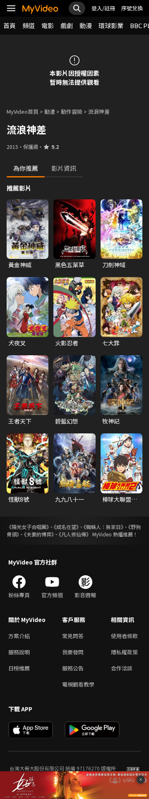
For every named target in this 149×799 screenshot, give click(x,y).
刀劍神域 (113, 265)
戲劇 (66, 25)
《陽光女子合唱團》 (28, 526)
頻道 (28, 25)
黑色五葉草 (69, 265)
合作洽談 (121, 668)
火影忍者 (66, 343)
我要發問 (73, 652)
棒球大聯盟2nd (116, 499)
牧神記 (111, 421)
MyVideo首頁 (22, 111)
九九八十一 (69, 499)
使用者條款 (124, 636)
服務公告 (73, 668)
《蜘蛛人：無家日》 (103, 526)
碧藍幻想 (66, 421)
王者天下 (19, 421)
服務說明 (19, 652)
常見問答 (73, 636)
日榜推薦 (19, 668)
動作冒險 (71, 111)
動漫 (85, 25)
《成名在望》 (66, 526)
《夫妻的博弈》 (39, 534)
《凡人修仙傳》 (75, 534)
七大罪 (111, 343)
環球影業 (111, 25)
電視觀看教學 (78, 684)
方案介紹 (19, 636)
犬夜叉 (17, 343)
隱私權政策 (124, 652)
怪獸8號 (18, 499)
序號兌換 (132, 8)
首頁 (9, 25)
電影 (47, 25)
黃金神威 (19, 265)
